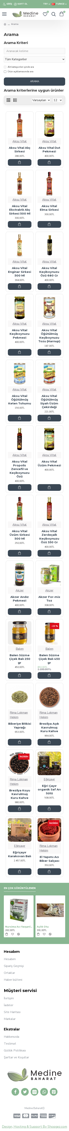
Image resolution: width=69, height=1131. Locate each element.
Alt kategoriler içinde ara (21, 66)
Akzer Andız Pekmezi (19, 598)
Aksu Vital (19, 141)
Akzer (20, 590)
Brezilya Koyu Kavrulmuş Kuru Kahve (19, 794)
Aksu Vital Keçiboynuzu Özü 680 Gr (49, 271)
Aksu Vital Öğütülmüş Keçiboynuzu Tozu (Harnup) (49, 335)
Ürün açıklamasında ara (20, 71)
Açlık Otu (43, 926)
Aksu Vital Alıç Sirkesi (19, 149)
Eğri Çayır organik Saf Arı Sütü (49, 789)
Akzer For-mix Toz (49, 598)
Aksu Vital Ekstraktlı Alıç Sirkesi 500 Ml (19, 209)
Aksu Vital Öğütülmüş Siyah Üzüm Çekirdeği (49, 401)
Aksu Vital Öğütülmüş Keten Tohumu (19, 399)
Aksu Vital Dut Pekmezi (49, 149)
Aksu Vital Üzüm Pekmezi (49, 463)
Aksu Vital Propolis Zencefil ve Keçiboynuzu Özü (20, 469)
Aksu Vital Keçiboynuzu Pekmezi (20, 333)
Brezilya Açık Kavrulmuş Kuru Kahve (49, 727)
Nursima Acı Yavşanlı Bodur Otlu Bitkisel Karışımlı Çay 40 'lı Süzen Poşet (18, 926)
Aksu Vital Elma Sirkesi (49, 208)
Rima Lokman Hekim (19, 715)
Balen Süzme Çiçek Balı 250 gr (19, 658)
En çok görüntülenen (20, 888)
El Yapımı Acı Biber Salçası (49, 859)
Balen (20, 649)
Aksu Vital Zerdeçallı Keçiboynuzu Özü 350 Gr (49, 536)
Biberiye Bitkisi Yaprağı (19, 725)
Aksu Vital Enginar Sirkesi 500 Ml (19, 271)
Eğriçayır (49, 779)
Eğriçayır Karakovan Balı (19, 854)
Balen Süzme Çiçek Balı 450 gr (49, 658)
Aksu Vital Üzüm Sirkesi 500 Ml (20, 534)
